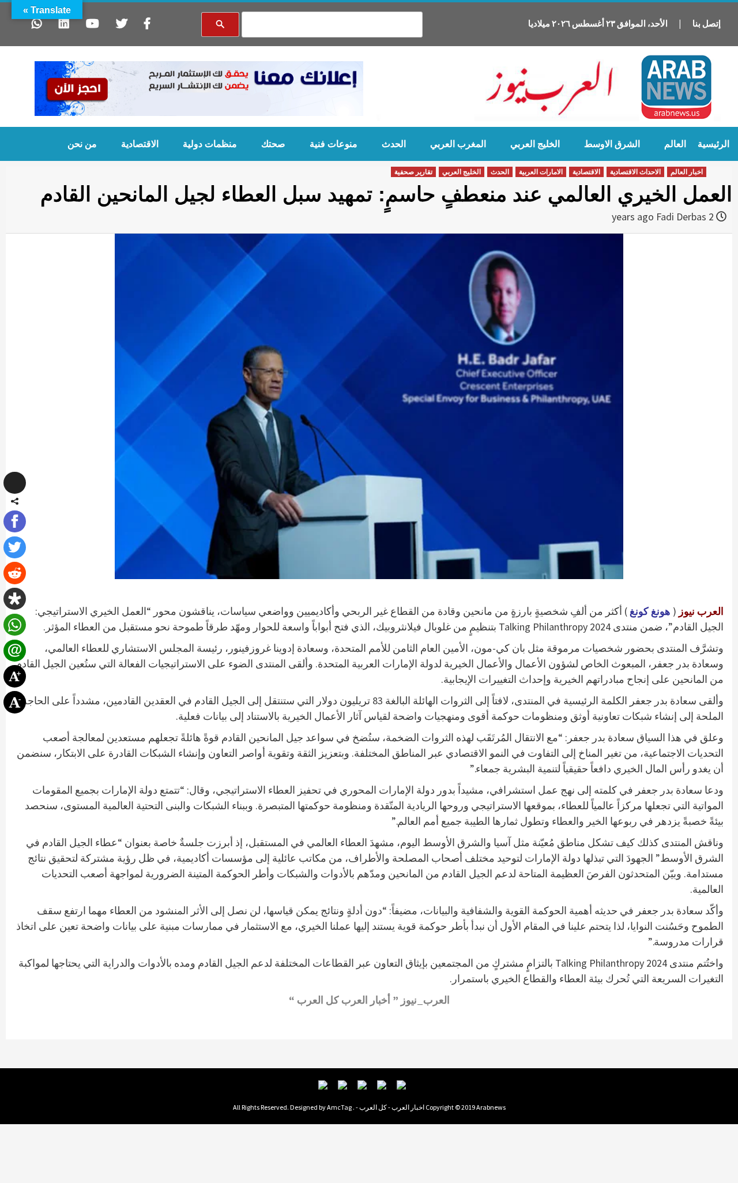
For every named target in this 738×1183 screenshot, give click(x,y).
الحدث (394, 144)
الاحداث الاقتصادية (635, 172)
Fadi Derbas (681, 216)
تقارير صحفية (413, 172)
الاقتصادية (140, 144)
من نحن (82, 144)
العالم (675, 144)
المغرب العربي (458, 144)
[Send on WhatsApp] (14, 625)
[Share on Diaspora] (14, 599)
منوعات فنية (333, 144)
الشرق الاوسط (612, 144)
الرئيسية (713, 144)
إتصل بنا (706, 23)
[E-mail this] (14, 651)
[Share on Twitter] (14, 547)
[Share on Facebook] (14, 521)
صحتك (273, 144)
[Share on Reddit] (14, 573)
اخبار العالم (687, 172)
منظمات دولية (210, 144)
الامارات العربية (541, 172)
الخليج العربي (535, 144)
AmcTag (339, 1107)
